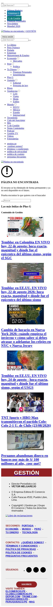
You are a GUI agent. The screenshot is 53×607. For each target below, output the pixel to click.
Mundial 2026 (13, 26)
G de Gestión (14, 18)
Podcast (10, 131)
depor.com (13, 596)
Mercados (17, 61)
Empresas (11, 15)
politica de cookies (15, 154)
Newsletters (12, 23)
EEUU (16, 107)
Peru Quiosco (13, 47)
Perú (9, 64)
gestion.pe (11, 143)
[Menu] (2, 3)
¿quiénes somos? (15, 146)
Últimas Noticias (15, 10)
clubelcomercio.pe (19, 594)
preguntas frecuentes (16, 157)
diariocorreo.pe (17, 599)
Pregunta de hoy (20, 85)
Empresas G (13, 13)
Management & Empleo (18, 55)
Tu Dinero (12, 69)
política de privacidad (17, 151)
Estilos (16, 101)
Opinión (11, 80)
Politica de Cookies (19, 552)
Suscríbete (26, 584)
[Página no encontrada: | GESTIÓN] (18, 31)
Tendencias (12, 91)
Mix (9, 123)
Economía (11, 58)
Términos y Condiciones (22, 546)
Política (16, 66)
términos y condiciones (17, 149)
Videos (10, 136)
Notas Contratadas (15, 128)
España (16, 112)
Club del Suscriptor (16, 120)
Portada (10, 50)
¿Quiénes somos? (32, 542)
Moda (15, 99)
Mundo (10, 104)
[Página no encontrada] (12, 162)
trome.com (29, 596)
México (16, 110)
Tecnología (12, 117)
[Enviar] (29, 40)
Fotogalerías (12, 138)
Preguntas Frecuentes (22, 556)
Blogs (10, 88)
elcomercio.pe (15, 591)
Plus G (10, 77)
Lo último (11, 45)
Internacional (19, 115)
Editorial (17, 83)
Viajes (16, 96)
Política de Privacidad (21, 549)
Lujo (15, 93)
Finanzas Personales (16, 21)
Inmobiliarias (19, 74)
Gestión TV (12, 133)
